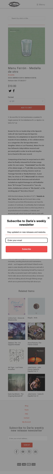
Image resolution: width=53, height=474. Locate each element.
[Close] (49, 218)
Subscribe (26, 249)
